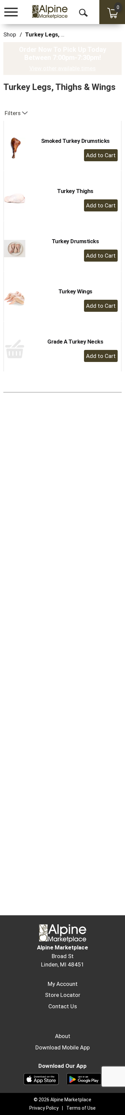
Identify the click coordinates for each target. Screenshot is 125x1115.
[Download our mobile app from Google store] (84, 1078)
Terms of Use (81, 1108)
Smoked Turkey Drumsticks (75, 140)
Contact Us (62, 1006)
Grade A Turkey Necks (75, 341)
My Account (63, 984)
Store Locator (62, 995)
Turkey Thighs (75, 191)
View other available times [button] (62, 68)
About (62, 1036)
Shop (9, 34)
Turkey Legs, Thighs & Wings (63, 34)
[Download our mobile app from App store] (41, 1078)
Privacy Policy (44, 1108)
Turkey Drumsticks (75, 241)
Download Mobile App (62, 1047)
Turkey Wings (75, 291)
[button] (101, 155)
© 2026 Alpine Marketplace (62, 1099)
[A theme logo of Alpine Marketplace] (49, 11)
